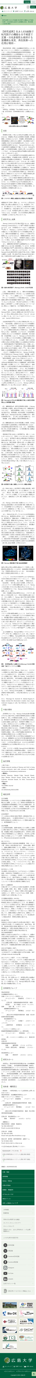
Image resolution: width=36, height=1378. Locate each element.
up (34, 1374)
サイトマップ (8, 11)
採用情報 (5, 1176)
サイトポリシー (10, 1371)
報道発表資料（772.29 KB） (11, 1151)
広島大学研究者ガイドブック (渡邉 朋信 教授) (16, 1154)
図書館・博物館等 (7, 1190)
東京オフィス (6, 1199)
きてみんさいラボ (7, 1194)
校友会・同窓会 (7, 1181)
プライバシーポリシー (24, 1371)
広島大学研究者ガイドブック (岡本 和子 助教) (16, 1159)
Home (4, 15)
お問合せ (30, 11)
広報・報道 (5, 1172)
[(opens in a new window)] (9, 1313)
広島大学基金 (6, 1185)
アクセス (19, 11)
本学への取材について (9, 1203)
